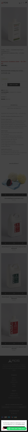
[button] (16, 428)
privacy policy (21, 424)
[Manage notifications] (3, 428)
